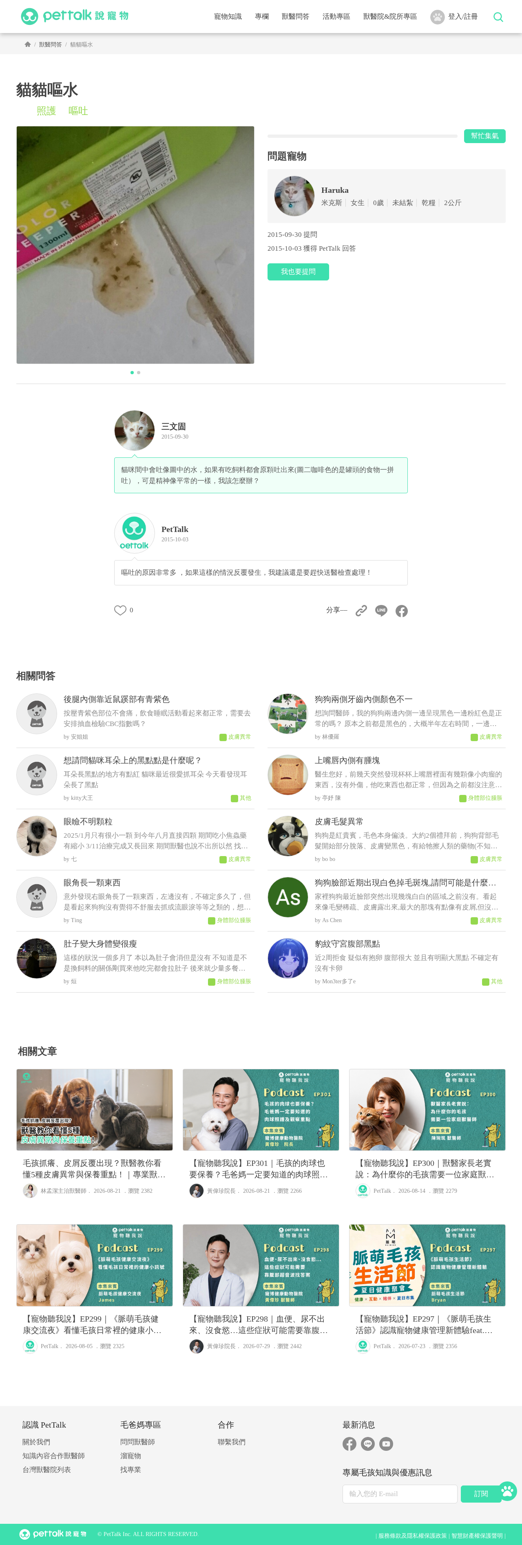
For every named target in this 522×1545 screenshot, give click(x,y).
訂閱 (481, 1494)
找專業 (130, 1470)
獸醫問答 (296, 16)
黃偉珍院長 (221, 1191)
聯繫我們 (232, 1442)
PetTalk (382, 1191)
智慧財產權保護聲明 (477, 1536)
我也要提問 (298, 272)
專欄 (262, 16)
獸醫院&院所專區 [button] (390, 16)
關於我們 (36, 1442)
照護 (46, 111)
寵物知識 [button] (228, 16)
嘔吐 (78, 111)
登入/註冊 (463, 16)
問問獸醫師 (137, 1442)
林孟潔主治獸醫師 (63, 1191)
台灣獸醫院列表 (46, 1470)
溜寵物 (130, 1456)
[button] (132, 372)
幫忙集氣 (485, 136)
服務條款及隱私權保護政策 (412, 1536)
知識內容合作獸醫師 (53, 1456)
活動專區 (336, 16)
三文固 (173, 426)
